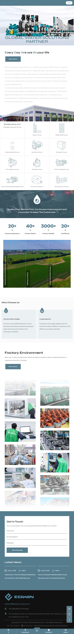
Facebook (25, 632)
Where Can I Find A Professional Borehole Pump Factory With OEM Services (20, 576)
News (65, 632)
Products (48, 632)
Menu (69, 3)
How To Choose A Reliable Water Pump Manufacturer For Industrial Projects (52, 576)
